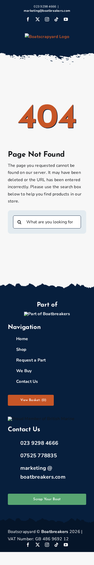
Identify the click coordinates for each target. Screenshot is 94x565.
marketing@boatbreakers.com (47, 11)
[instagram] (47, 545)
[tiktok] (56, 545)
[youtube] (66, 545)
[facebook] (28, 545)
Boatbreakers (54, 532)
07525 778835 (38, 455)
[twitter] (38, 545)
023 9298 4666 (39, 443)
